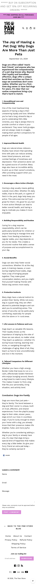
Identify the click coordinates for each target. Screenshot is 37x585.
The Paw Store (20, 578)
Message (5, 491)
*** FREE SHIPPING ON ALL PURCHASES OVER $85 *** (18, 16)
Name (4, 474)
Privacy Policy (11, 540)
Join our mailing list (18, 554)
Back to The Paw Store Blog (20, 527)
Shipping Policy (18, 544)
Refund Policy (26, 540)
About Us (17, 536)
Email (4, 483)
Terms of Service (18, 547)
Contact (28, 536)
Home (8, 536)
